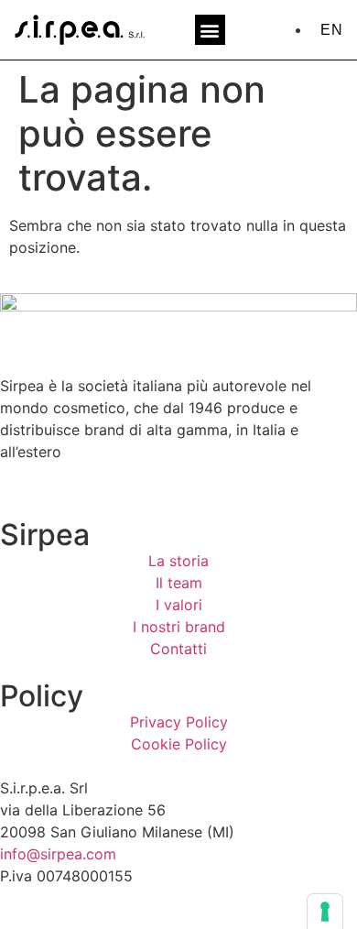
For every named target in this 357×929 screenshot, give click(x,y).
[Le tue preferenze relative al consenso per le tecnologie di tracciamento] (325, 911)
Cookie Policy (179, 744)
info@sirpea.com (58, 854)
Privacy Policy (179, 722)
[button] (210, 30)
